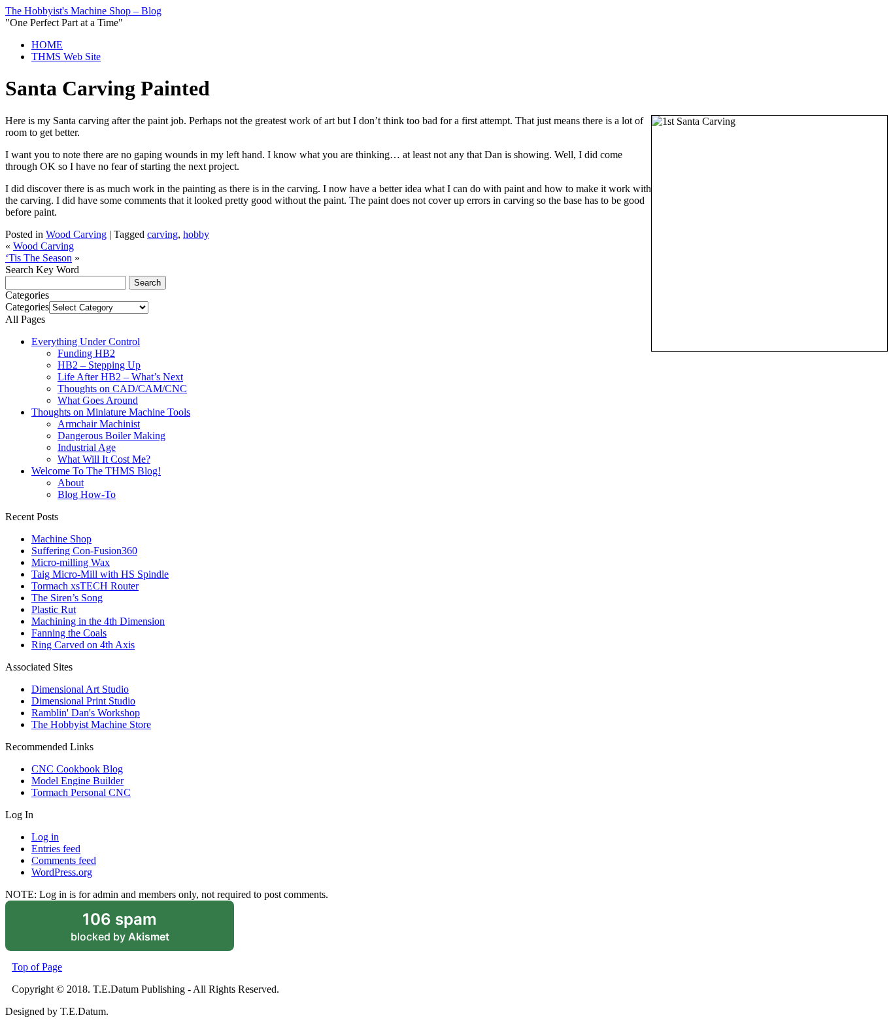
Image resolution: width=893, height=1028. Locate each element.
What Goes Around (98, 400)
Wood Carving (76, 234)
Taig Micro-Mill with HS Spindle (100, 574)
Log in (45, 836)
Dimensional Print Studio (83, 700)
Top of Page (37, 966)
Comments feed (63, 860)
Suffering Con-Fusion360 (84, 550)
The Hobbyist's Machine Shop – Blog (83, 10)
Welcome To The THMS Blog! (96, 470)
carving (162, 234)
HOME (47, 44)
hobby (196, 234)
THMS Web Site (66, 56)
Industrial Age (87, 447)
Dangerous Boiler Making (111, 435)
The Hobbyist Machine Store (91, 724)
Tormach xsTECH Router (85, 585)
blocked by (137, 931)
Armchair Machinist (99, 423)
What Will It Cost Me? (104, 459)
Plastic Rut (53, 609)
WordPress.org (61, 872)
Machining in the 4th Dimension (98, 621)
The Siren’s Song (67, 597)
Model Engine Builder (77, 780)
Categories (27, 306)
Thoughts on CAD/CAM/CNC (122, 388)
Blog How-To (87, 494)
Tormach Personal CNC (81, 792)
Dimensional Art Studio (80, 689)
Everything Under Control (85, 341)
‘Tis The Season (38, 257)
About (71, 482)
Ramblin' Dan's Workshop (85, 712)
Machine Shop (61, 538)
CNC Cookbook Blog (77, 768)
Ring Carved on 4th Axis (83, 644)
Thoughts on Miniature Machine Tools (110, 412)
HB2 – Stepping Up (99, 365)
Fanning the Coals (69, 632)
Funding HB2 (86, 353)
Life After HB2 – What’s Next (120, 376)
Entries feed (55, 848)
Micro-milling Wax (70, 562)
